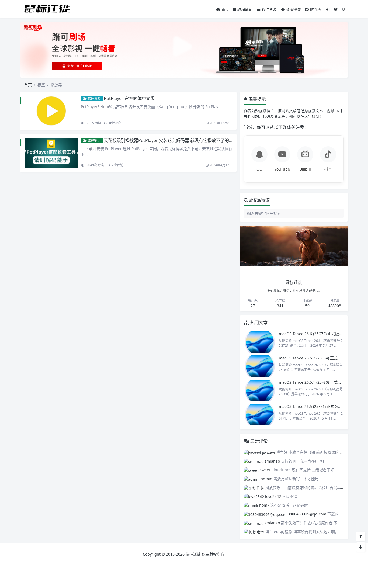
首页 (224, 9)
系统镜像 (293, 9)
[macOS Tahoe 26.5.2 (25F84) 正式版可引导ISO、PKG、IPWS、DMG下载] (260, 366)
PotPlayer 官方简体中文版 (129, 98)
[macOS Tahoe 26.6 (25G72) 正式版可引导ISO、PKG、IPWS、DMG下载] (260, 342)
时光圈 (315, 9)
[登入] (328, 9)
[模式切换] (336, 9)
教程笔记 (244, 9)
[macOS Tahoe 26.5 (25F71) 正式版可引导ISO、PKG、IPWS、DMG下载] (260, 414)
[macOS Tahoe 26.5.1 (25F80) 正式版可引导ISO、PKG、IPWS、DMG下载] (260, 390)
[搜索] (344, 9)
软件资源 (269, 9)
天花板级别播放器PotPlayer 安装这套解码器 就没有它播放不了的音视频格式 (177, 140)
